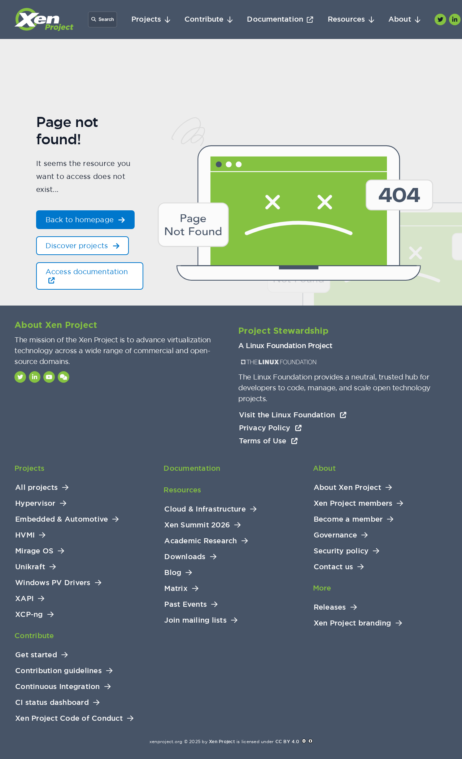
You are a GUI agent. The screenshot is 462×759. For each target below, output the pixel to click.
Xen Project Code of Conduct (69, 718)
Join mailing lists (195, 620)
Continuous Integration (57, 686)
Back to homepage (80, 219)
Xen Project (222, 742)
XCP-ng (29, 614)
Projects (146, 19)
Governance (335, 535)
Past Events (185, 604)
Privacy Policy (266, 428)
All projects (36, 487)
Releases (330, 607)
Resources (346, 19)
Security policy (341, 551)
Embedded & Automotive (61, 519)
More (322, 588)
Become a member (348, 519)
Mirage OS (34, 551)
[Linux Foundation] (278, 362)
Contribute (203, 19)
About (399, 19)
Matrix (176, 588)
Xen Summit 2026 (197, 525)
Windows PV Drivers (53, 582)
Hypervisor (35, 503)
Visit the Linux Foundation (288, 415)
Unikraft (30, 566)
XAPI (24, 598)
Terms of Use (263, 441)
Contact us (333, 566)
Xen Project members (353, 503)
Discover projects (77, 245)
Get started (36, 654)
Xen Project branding (352, 623)
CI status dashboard (52, 702)
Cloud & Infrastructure (205, 509)
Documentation (275, 19)
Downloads (184, 556)
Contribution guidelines (58, 670)
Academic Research (200, 540)
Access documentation (86, 271)
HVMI (25, 535)
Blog (172, 572)
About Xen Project (347, 487)
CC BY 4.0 (287, 742)
